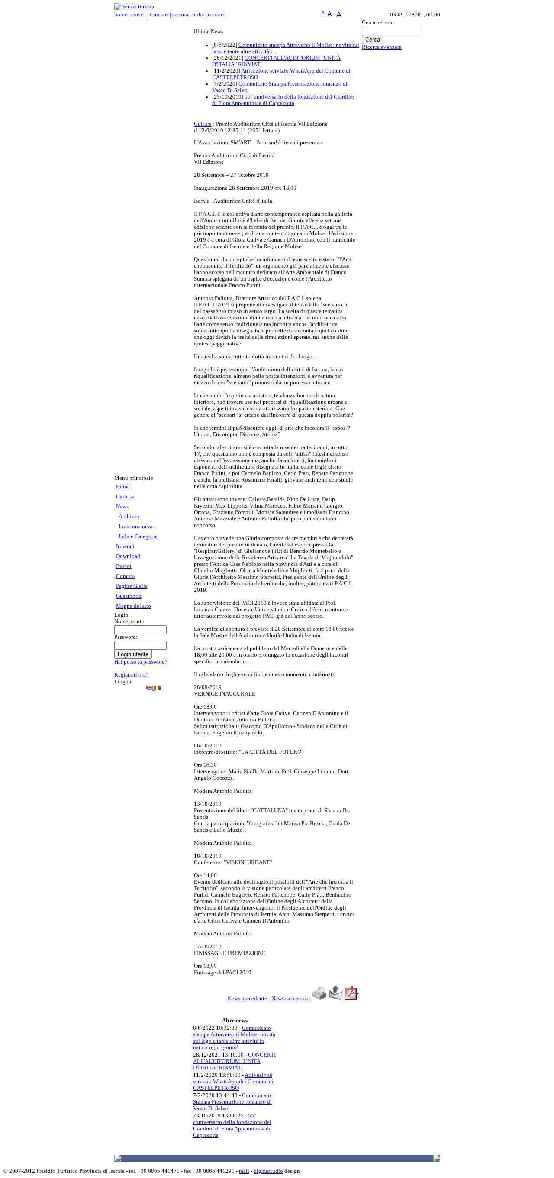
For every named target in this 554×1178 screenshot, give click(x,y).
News (122, 507)
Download (128, 556)
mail (244, 1171)
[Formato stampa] (319, 999)
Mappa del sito (133, 606)
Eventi (124, 566)
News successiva (290, 999)
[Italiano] (157, 688)
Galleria (125, 497)
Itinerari (125, 546)
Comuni (125, 576)
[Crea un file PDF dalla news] (351, 999)
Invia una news (136, 527)
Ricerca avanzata (382, 47)
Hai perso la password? (140, 662)
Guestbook (129, 596)
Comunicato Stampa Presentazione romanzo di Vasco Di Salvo (232, 1101)
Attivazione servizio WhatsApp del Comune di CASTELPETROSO (233, 1081)
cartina (181, 15)
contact (216, 15)
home (120, 15)
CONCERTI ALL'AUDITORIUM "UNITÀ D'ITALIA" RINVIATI (234, 1061)
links (198, 15)
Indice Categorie (138, 536)
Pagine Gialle (132, 586)
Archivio (129, 517)
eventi (138, 15)
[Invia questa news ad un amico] (335, 999)
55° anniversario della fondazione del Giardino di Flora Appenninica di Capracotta (283, 100)
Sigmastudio (268, 1171)
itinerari (159, 15)
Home (123, 487)
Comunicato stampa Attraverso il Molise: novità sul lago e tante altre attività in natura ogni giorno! (234, 1037)
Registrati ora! (131, 675)
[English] (150, 688)
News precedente (247, 999)
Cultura (203, 124)
